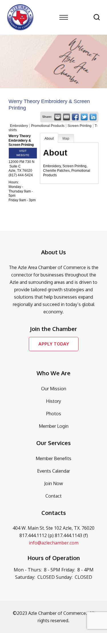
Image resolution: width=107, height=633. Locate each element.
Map (65, 139)
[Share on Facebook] (75, 117)
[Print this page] (57, 117)
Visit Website (22, 153)
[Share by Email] (66, 117)
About (49, 139)
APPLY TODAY (53, 344)
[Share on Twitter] (84, 117)
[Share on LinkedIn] (93, 117)
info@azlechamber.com (53, 543)
